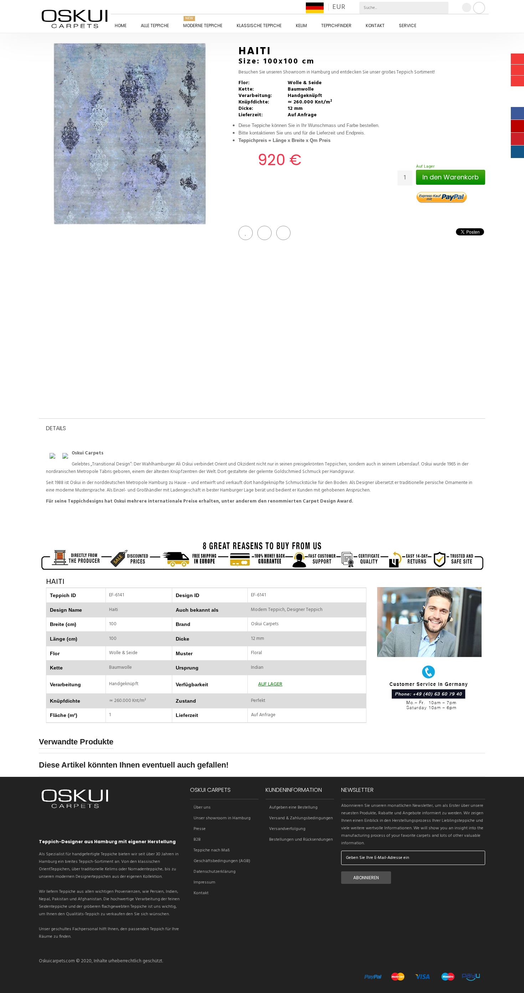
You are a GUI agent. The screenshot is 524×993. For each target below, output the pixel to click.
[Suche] (442, 8)
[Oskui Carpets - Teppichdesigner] (74, 18)
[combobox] (387, 8)
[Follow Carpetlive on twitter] (45, 825)
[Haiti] (130, 134)
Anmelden (479, 8)
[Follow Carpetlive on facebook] (57, 825)
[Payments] (422, 982)
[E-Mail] (283, 233)
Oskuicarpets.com (57, 961)
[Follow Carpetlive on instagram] (69, 825)
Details (56, 428)
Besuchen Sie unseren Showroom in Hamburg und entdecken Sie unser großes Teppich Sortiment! (336, 72)
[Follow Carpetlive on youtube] (81, 825)
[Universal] (75, 809)
